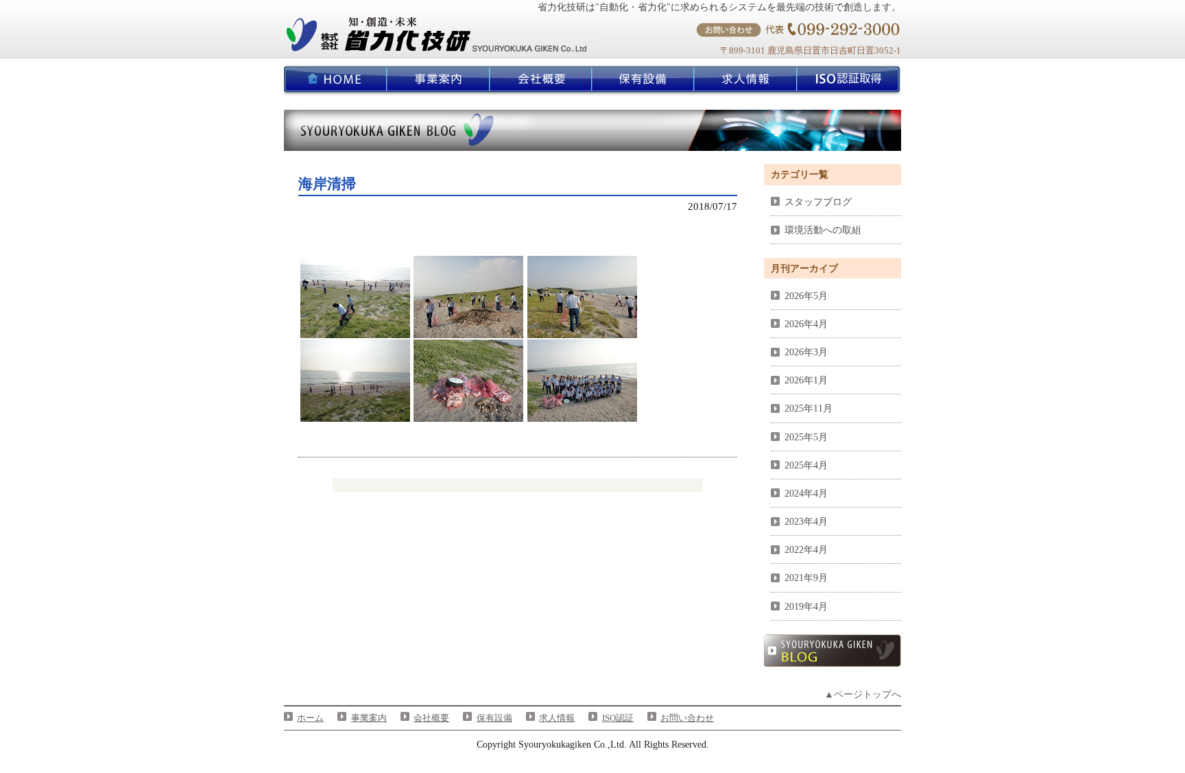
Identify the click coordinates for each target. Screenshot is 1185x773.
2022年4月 (806, 549)
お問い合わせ (687, 718)
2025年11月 (809, 408)
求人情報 (557, 718)
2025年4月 (806, 465)
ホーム (310, 718)
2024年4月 (806, 493)
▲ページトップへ (862, 694)
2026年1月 (806, 379)
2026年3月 (806, 351)
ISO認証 (618, 718)
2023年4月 (806, 521)
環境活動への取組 (823, 229)
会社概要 (431, 718)
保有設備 (494, 718)
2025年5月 (806, 436)
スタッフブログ (818, 201)
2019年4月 (806, 606)
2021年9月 (806, 577)
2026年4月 (806, 323)
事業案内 (369, 718)
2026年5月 (806, 295)
